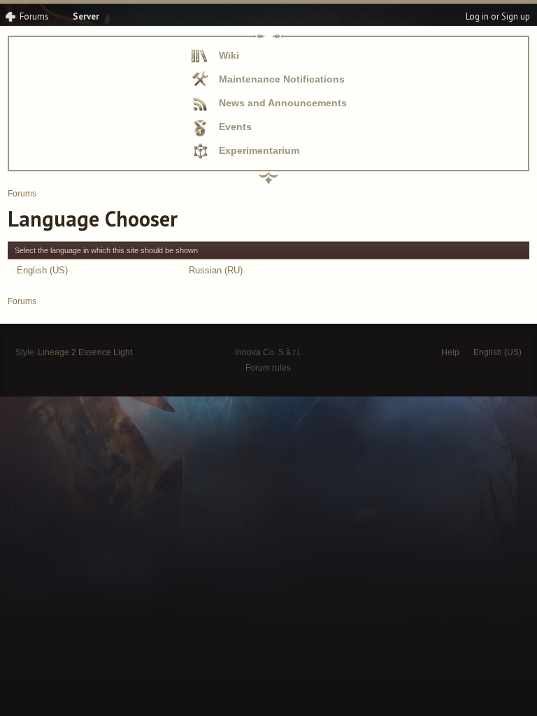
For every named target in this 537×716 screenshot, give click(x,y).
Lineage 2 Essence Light (85, 352)
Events (235, 126)
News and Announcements (283, 102)
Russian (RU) (216, 270)
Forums (34, 16)
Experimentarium (259, 150)
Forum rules (268, 368)
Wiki (229, 55)
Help (450, 352)
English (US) (42, 270)
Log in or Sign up (498, 16)
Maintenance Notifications (282, 79)
